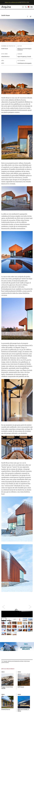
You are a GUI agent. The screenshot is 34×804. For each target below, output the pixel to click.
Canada (5, 661)
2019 (2, 63)
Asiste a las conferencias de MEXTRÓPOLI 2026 (17, 2)
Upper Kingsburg (5, 662)
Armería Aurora (5, 709)
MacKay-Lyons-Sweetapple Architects (15, 661)
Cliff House (21, 687)
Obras (3, 694)
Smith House (27, 661)
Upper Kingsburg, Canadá (24, 56)
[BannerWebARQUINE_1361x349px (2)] (17, 650)
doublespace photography (24, 63)
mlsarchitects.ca (5, 56)
